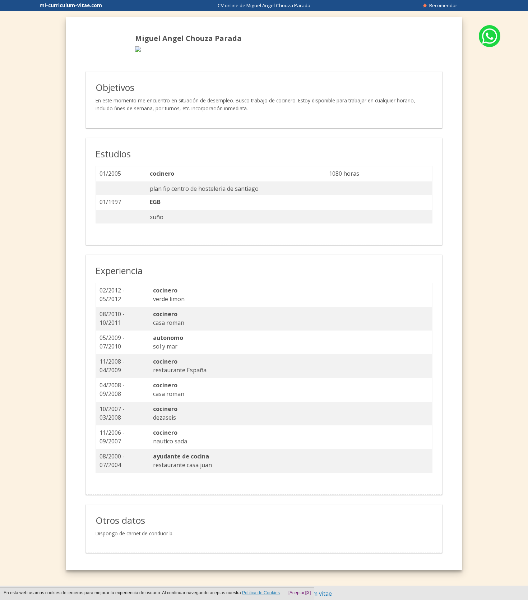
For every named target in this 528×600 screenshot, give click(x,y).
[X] (308, 592)
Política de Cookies (261, 592)
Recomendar (442, 5)
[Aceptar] (297, 592)
